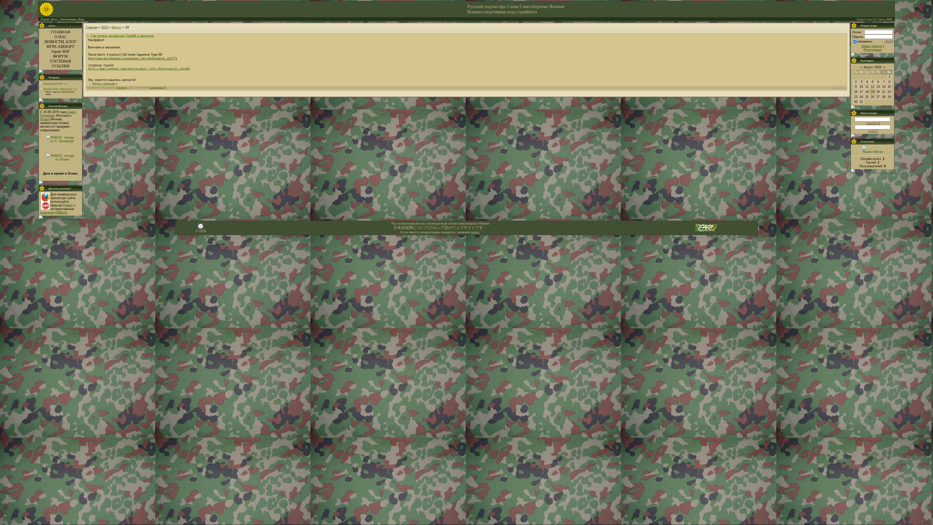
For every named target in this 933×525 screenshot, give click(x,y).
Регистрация (68, 19)
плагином (47, 212)
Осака (44, 119)
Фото (54, 19)
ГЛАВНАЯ (60, 32)
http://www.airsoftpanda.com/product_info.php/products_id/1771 (132, 58)
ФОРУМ (60, 56)
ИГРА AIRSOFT (60, 46)
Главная (92, 27)
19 (872, 92)
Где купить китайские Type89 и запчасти (122, 36)
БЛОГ (71, 41)
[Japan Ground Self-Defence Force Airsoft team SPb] (706, 231)
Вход (81, 19)
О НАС (60, 37)
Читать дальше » (104, 83)
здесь (475, 232)
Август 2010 (872, 67)
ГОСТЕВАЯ (60, 61)
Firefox (68, 205)
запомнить (865, 41)
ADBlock (61, 212)
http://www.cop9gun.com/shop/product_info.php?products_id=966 (139, 69)
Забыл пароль (871, 46)
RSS (889, 19)
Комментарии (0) (157, 88)
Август (117, 27)
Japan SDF (60, 51)
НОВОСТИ (54, 41)
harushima (121, 88)
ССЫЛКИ (60, 66)
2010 (104, 27)
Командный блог (53, 83)
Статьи (45, 19)
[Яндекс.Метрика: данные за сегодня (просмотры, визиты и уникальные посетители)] (872, 149)
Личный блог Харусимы (57, 89)
